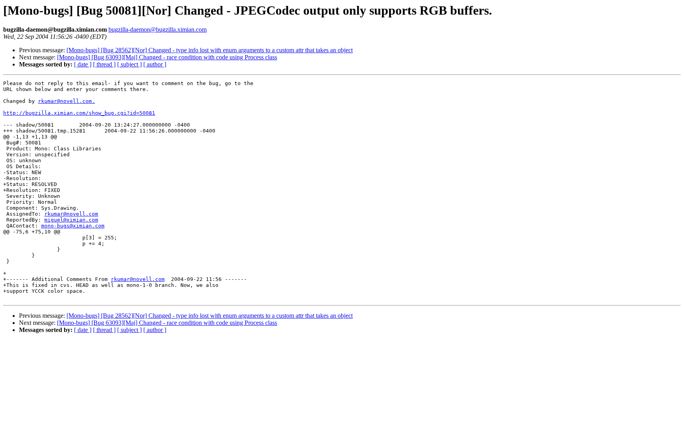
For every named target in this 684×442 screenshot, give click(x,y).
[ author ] (154, 64)
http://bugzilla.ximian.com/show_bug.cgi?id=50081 (79, 113)
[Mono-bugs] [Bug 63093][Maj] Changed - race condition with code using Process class (167, 57)
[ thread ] (104, 64)
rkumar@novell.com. (66, 101)
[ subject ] (129, 64)
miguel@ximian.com (71, 220)
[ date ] (82, 64)
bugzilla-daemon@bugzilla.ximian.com (157, 29)
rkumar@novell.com (71, 214)
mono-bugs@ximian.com (72, 226)
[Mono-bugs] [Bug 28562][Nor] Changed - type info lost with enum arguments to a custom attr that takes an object (209, 50)
